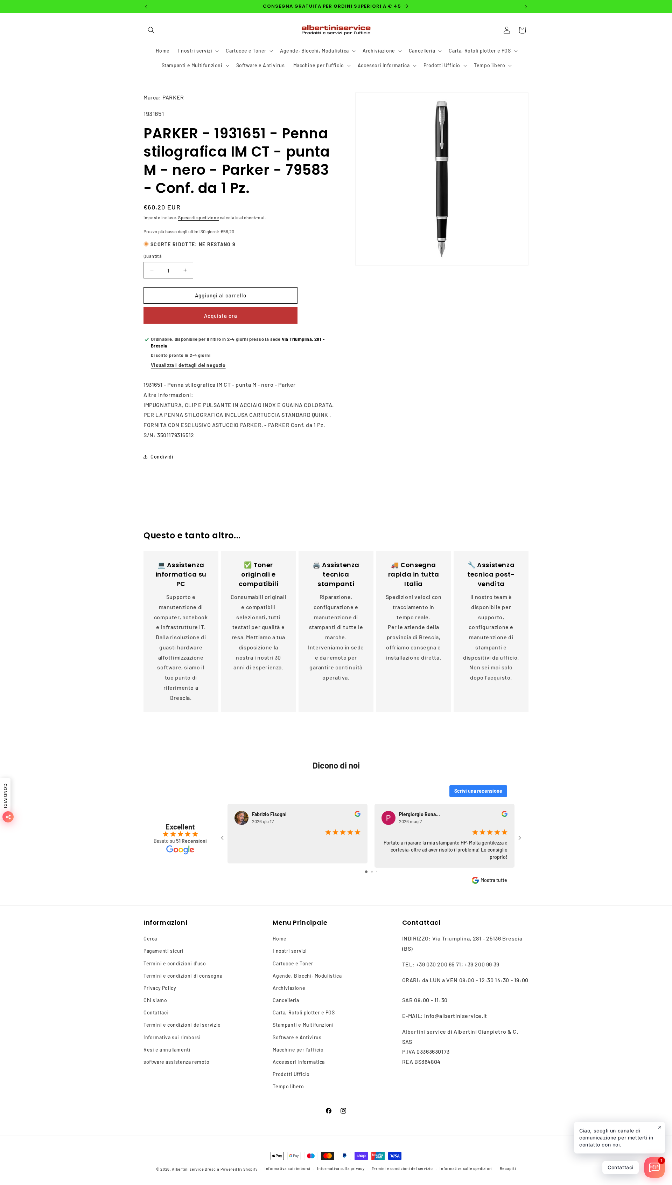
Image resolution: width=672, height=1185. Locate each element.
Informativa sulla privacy (341, 1168)
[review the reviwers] (357, 815)
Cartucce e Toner (293, 963)
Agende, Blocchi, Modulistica (307, 976)
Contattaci (156, 1012)
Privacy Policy (160, 988)
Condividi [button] (161, 457)
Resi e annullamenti (167, 1050)
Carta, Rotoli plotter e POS (304, 1012)
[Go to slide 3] (376, 871)
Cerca (150, 939)
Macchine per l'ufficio (298, 1050)
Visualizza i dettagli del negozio (188, 365)
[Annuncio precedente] (146, 6)
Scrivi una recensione (478, 791)
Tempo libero (288, 1086)
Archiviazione (289, 988)
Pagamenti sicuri (164, 951)
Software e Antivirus (297, 1037)
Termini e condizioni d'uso (175, 963)
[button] (151, 30)
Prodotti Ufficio (291, 1074)
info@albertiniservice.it (455, 1015)
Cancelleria (286, 1000)
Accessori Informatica (299, 1062)
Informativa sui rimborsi (172, 1037)
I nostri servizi (290, 951)
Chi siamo (155, 1000)
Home (279, 939)
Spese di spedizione (198, 217)
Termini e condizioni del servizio (182, 1025)
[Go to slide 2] (372, 872)
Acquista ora (220, 315)
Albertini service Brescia (195, 1169)
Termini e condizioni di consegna (183, 976)
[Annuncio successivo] (526, 6)
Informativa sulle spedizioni (466, 1168)
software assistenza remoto (177, 1062)
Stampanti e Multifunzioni (303, 1025)
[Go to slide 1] (366, 871)
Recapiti (508, 1168)
